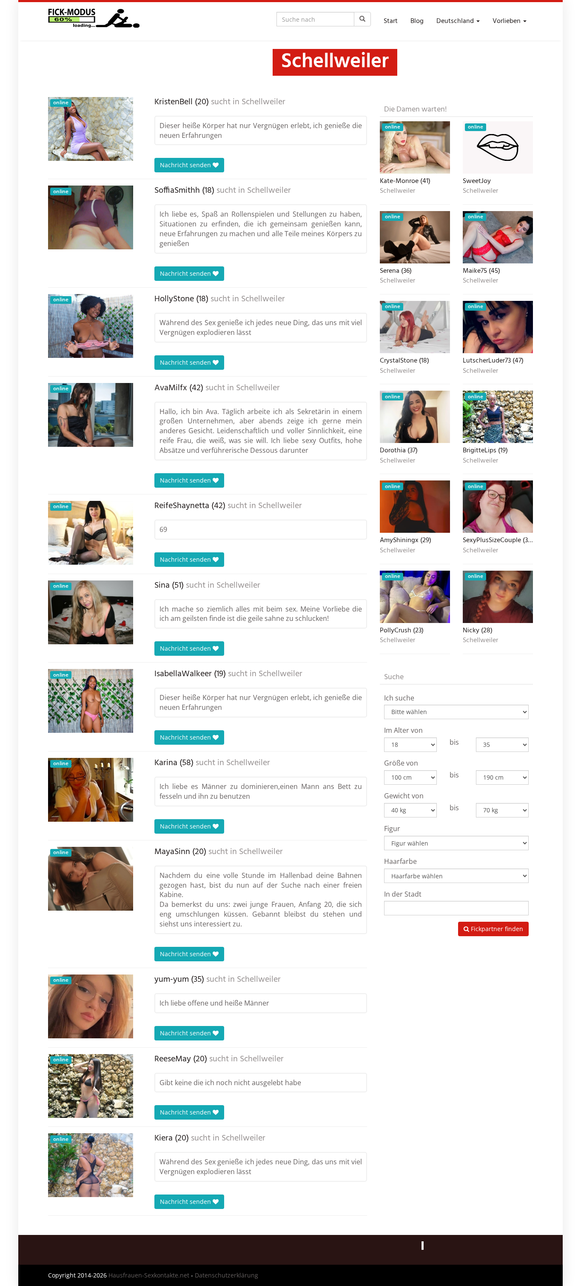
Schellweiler (263, 102)
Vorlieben (507, 21)
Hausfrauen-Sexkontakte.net (148, 1275)
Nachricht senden (186, 165)
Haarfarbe (400, 861)
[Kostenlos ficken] (94, 21)
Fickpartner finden (496, 929)
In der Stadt (403, 894)
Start (391, 21)
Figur (392, 828)
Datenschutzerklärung (226, 1275)
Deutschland (456, 21)
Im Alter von (403, 730)
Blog (417, 21)
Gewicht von (404, 795)
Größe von (401, 763)
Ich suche (399, 698)
